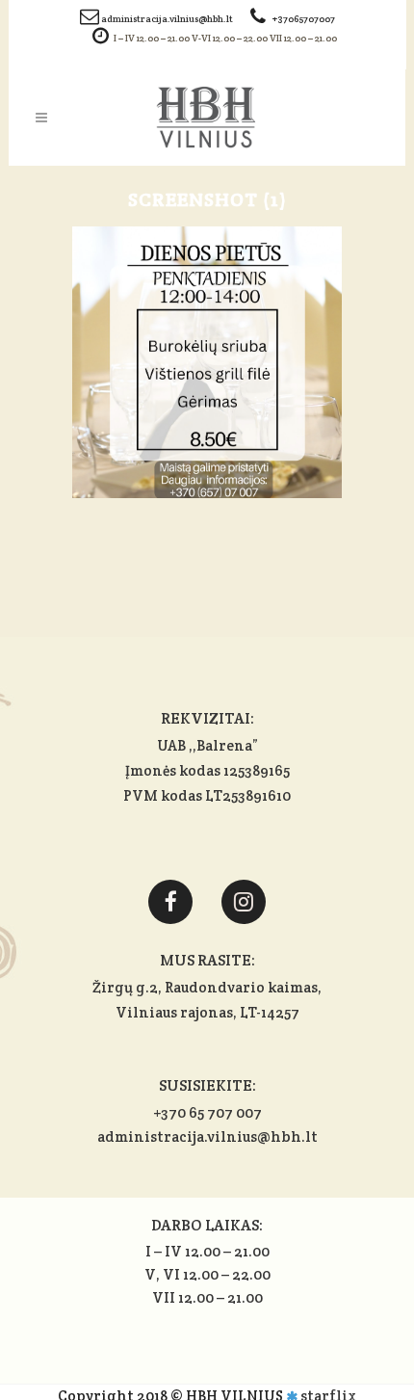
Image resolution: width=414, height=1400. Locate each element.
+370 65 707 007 (207, 1112)
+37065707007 (303, 19)
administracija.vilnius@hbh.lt (168, 19)
